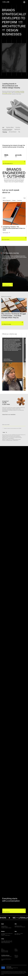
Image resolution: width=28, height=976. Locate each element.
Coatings (13, 200)
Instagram (16, 956)
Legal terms (3, 956)
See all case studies (5, 239)
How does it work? (6, 285)
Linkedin (16, 957)
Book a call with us (6, 911)
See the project (5, 232)
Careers (16, 950)
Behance (16, 955)
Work (2, 949)
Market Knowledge (4, 950)
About (16, 949)
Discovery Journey (4, 951)
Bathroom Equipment (6, 200)
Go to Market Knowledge (6, 324)
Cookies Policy (9, 956)
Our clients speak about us (8, 163)
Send (4, 432)
